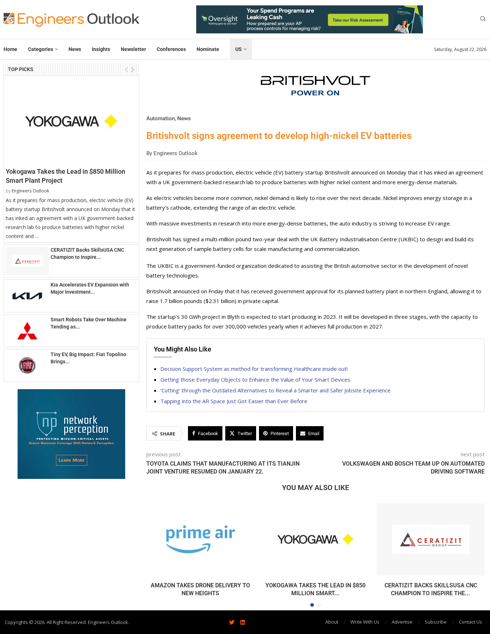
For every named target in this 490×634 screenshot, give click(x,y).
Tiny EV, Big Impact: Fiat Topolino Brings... (88, 357)
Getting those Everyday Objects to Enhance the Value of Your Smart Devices (255, 379)
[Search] (482, 19)
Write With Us (365, 622)
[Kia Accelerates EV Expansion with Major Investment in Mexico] (27, 295)
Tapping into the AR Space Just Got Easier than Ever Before (233, 401)
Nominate (208, 49)
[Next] (132, 69)
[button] (17, 434)
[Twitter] (232, 622)
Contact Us (470, 622)
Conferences (171, 49)
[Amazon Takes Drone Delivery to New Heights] (200, 539)
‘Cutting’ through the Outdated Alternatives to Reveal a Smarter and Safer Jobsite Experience (275, 390)
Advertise (402, 622)
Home (10, 49)
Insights (101, 49)
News (75, 49)
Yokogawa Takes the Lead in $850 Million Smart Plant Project (65, 176)
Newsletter (133, 49)
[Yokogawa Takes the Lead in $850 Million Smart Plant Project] (71, 121)
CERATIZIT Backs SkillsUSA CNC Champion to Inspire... (87, 253)
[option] (309, 19)
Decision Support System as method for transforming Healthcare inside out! (254, 368)
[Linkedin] (242, 622)
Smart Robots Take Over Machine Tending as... (89, 323)
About (331, 622)
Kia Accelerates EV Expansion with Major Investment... (90, 288)
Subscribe (436, 622)
